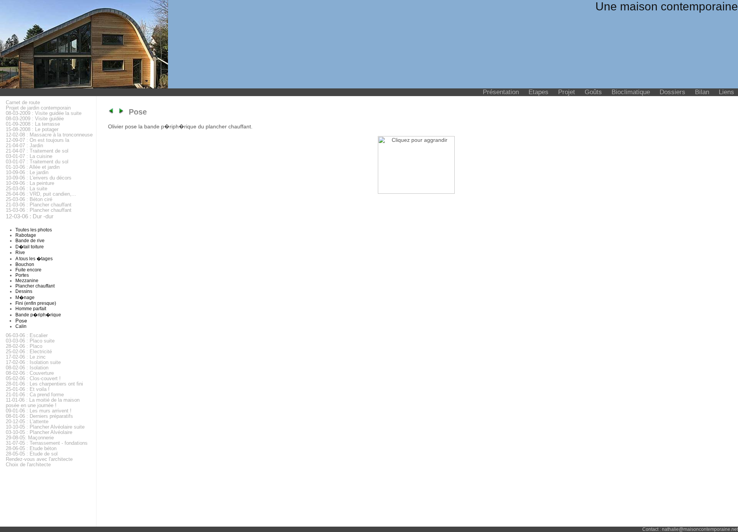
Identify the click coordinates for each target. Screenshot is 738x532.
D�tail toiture (29, 246)
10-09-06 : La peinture (30, 183)
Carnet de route (23, 102)
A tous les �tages (34, 258)
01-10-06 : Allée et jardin (33, 167)
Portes (22, 275)
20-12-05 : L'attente (27, 421)
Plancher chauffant (35, 286)
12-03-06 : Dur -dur (29, 216)
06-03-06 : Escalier (27, 335)
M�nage (25, 297)
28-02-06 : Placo (24, 346)
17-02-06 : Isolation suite (33, 362)
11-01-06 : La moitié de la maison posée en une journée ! (43, 402)
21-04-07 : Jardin (24, 145)
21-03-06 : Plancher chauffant (38, 205)
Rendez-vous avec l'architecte (39, 459)
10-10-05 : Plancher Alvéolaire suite (45, 427)
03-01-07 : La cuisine (29, 156)
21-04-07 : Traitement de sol (37, 151)
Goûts (593, 92)
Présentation (501, 92)
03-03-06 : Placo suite (30, 341)
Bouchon (24, 264)
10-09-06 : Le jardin (27, 172)
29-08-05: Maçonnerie (30, 438)
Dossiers (672, 92)
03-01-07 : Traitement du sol (37, 162)
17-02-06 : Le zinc (26, 357)
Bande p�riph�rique (38, 315)
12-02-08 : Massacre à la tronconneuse (49, 135)
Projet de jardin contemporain (38, 108)
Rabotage (25, 235)
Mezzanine (26, 280)
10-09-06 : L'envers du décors (38, 178)
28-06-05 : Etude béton (31, 448)
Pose (21, 321)
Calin (21, 326)
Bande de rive (30, 240)
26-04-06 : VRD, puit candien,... (41, 194)
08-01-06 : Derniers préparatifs (39, 416)
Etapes (539, 92)
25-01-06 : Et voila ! (28, 389)
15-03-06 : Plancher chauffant (38, 210)
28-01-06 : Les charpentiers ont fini (44, 384)
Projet (566, 92)
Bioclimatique (631, 92)
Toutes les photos (33, 230)
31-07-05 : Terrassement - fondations (47, 443)
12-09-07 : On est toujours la (37, 140)
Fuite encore (28, 270)
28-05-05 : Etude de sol (32, 454)
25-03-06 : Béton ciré (29, 199)
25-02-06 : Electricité (29, 351)
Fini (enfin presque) (35, 303)
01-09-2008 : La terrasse (33, 124)
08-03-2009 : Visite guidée (35, 118)
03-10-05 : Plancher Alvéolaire (39, 432)
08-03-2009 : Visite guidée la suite (43, 113)
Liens (726, 92)
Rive (20, 252)
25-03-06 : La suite (26, 188)
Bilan (702, 92)
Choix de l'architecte (28, 464)
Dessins (23, 291)
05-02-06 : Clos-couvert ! (33, 378)
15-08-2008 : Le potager (32, 129)
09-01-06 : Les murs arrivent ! (38, 411)
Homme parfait (30, 308)
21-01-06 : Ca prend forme (35, 394)
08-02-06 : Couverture (30, 373)
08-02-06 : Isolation (27, 368)
